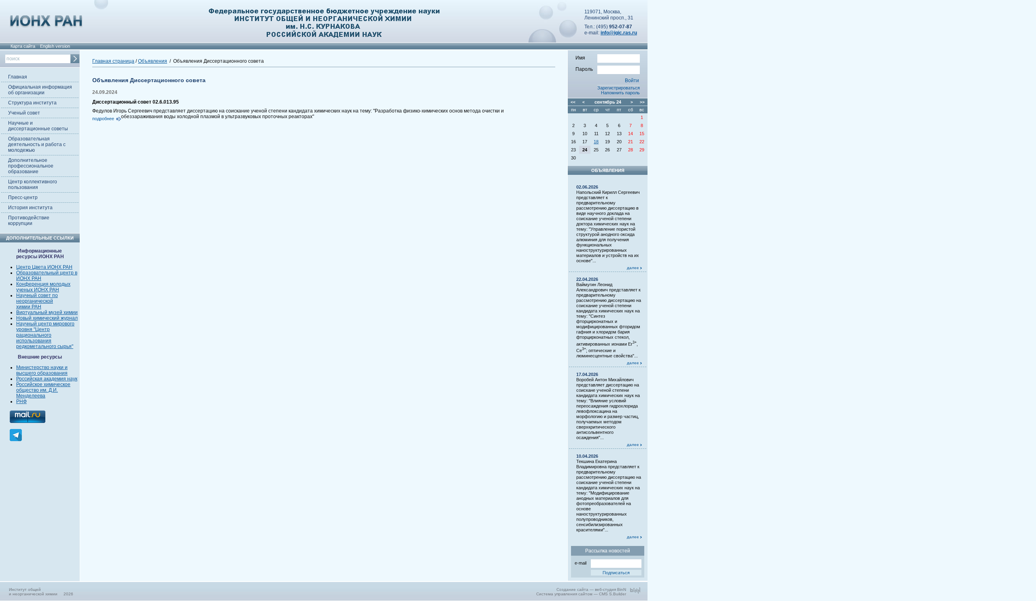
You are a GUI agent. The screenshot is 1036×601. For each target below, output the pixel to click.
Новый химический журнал (47, 318)
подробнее (103, 118)
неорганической (34, 301)
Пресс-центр (23, 197)
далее (633, 267)
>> (642, 102)
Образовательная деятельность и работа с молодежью (37, 144)
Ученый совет (24, 113)
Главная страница (113, 61)
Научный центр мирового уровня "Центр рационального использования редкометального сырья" (45, 335)
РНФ (21, 401)
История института (30, 207)
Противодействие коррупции (28, 220)
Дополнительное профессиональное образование (30, 165)
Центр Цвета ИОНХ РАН (44, 267)
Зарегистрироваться (618, 87)
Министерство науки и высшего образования (42, 370)
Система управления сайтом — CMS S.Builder (581, 594)
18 (596, 141)
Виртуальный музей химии (47, 312)
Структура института (32, 103)
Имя (580, 58)
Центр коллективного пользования (32, 184)
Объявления (152, 61)
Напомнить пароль (620, 92)
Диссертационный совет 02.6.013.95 (135, 102)
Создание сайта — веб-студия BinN (591, 589)
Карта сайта (23, 46)
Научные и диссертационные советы (38, 126)
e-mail (580, 563)
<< (573, 102)
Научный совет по (37, 295)
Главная (17, 77)
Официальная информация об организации (40, 90)
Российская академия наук (46, 379)
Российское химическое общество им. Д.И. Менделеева (43, 390)
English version (55, 46)
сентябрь (604, 102)
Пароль (584, 69)
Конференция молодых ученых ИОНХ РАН (43, 287)
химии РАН (28, 307)
